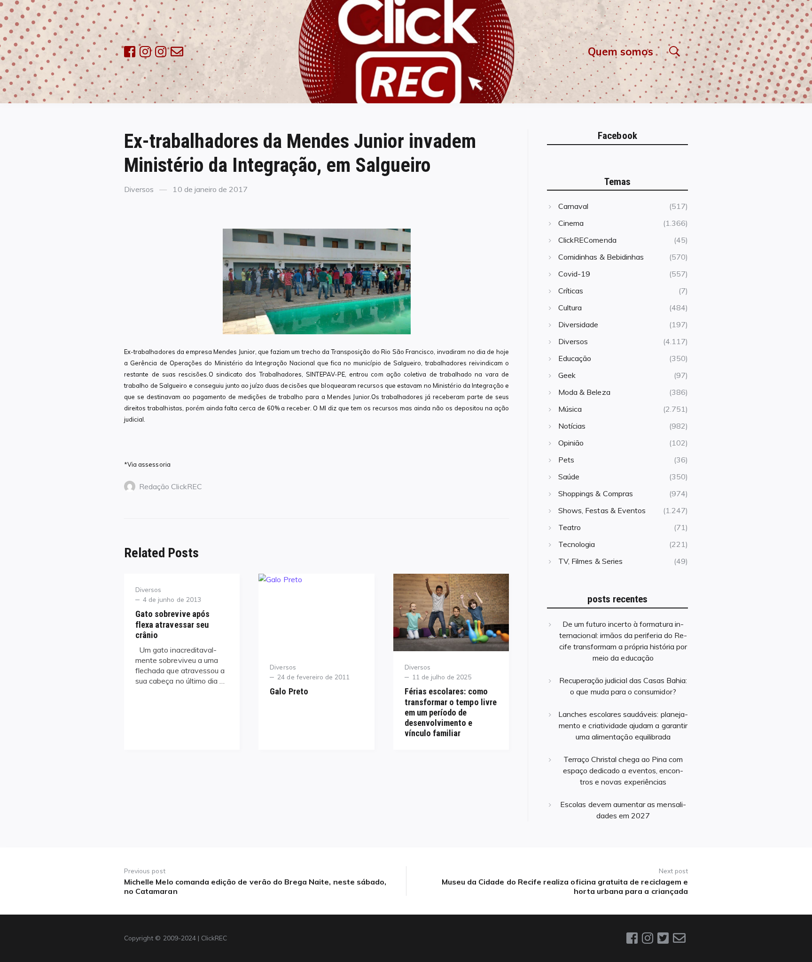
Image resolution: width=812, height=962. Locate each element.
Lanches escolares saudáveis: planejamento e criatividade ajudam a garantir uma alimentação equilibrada (623, 725)
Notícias (572, 426)
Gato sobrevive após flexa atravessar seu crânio (172, 624)
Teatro (569, 527)
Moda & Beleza (584, 392)
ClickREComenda (587, 240)
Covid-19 (574, 273)
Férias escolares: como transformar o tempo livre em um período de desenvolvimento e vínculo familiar (451, 712)
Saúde (568, 476)
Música (570, 409)
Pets (566, 459)
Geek (567, 375)
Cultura (570, 307)
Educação (574, 358)
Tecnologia (576, 544)
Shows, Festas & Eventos (602, 510)
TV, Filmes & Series (590, 561)
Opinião (571, 442)
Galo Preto (289, 691)
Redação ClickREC (170, 486)
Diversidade (578, 324)
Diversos (139, 189)
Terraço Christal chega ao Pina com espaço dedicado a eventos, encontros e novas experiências (623, 770)
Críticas (570, 290)
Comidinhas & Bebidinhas (601, 257)
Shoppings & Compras (595, 493)
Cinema (571, 223)
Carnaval (573, 206)
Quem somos (620, 51)
